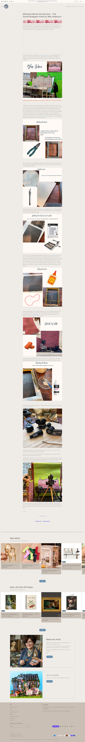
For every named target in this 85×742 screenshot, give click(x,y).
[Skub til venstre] (40, 578)
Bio (49, 656)
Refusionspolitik (29, 739)
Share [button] (25, 511)
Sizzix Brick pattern (56, 256)
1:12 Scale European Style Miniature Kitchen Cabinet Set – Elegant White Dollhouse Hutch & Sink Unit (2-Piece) (71, 566)
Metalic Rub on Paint (29, 406)
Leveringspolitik (50, 739)
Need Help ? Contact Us (14, 710)
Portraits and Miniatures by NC (16, 739)
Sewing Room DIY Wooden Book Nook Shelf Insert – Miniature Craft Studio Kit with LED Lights (51, 570)
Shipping (11, 714)
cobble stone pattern (39, 256)
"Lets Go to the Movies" (44, 55)
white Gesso (54, 405)
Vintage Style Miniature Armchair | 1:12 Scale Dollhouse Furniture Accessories (9, 565)
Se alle (42, 581)
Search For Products (13, 712)
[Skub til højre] (45, 578)
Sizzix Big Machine (54, 255)
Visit (50, 681)
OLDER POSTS (38, 521)
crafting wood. (42, 209)
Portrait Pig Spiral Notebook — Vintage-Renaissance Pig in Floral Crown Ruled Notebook (71, 614)
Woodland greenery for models (52, 460)
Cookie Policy (12, 720)
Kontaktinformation (56, 739)
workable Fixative (36, 314)
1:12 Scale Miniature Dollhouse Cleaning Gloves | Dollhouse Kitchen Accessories (30, 565)
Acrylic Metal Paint (53, 450)
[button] (2, 6)
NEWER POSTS (46, 521)
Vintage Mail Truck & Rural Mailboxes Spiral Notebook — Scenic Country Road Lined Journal (10, 614)
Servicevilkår (45, 739)
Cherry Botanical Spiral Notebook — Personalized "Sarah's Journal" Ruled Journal (30, 614)
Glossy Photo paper (42, 115)
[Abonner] (28, 726)
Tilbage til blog (43, 516)
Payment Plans (12, 718)
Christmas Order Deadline (14, 716)
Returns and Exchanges (14, 707)
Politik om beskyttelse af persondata (37, 739)
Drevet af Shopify (23, 739)
